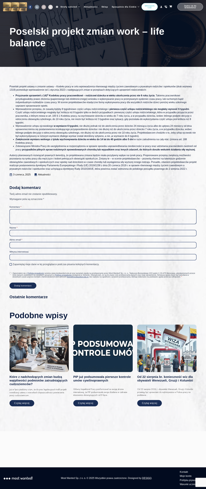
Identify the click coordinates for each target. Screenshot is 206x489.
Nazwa (13, 228)
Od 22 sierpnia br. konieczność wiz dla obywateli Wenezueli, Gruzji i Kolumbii (165, 378)
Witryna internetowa (19, 252)
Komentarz (15, 207)
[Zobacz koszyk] (172, 7)
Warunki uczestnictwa (191, 484)
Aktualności (91, 7)
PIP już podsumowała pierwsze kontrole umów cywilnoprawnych (102, 378)
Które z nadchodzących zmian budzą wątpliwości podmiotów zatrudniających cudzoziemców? (38, 380)
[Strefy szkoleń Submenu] (78, 6)
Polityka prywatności (191, 480)
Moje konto (186, 476)
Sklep (104, 7)
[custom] (50, 7)
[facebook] (30, 7)
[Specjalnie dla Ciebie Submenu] (137, 6)
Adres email (16, 240)
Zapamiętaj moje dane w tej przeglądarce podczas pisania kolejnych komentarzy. (56, 264)
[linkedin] (37, 7)
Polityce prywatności (63, 275)
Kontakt (184, 472)
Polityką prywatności (35, 273)
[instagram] (43, 7)
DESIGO (146, 478)
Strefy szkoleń (68, 7)
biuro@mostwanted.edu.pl (78, 277)
